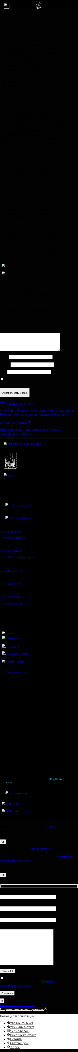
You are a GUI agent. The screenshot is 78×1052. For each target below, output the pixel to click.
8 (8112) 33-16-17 (12, 551)
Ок (2, 841)
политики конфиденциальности (27, 984)
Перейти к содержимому (17, 1005)
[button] (7, 6)
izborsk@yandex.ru (13, 538)
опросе (51, 826)
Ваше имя (7, 893)
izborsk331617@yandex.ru (18, 557)
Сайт (3, 372)
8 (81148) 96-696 (12, 531)
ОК (3, 875)
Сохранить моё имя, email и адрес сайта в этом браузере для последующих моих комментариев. (35, 381)
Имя (4, 357)
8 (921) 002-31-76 (12, 570)
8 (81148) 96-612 (12, 597)
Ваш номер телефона (15, 916)
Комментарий (11, 331)
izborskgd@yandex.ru (15, 603)
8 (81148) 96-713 (12, 584)
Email (5, 365)
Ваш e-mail (7, 904)
